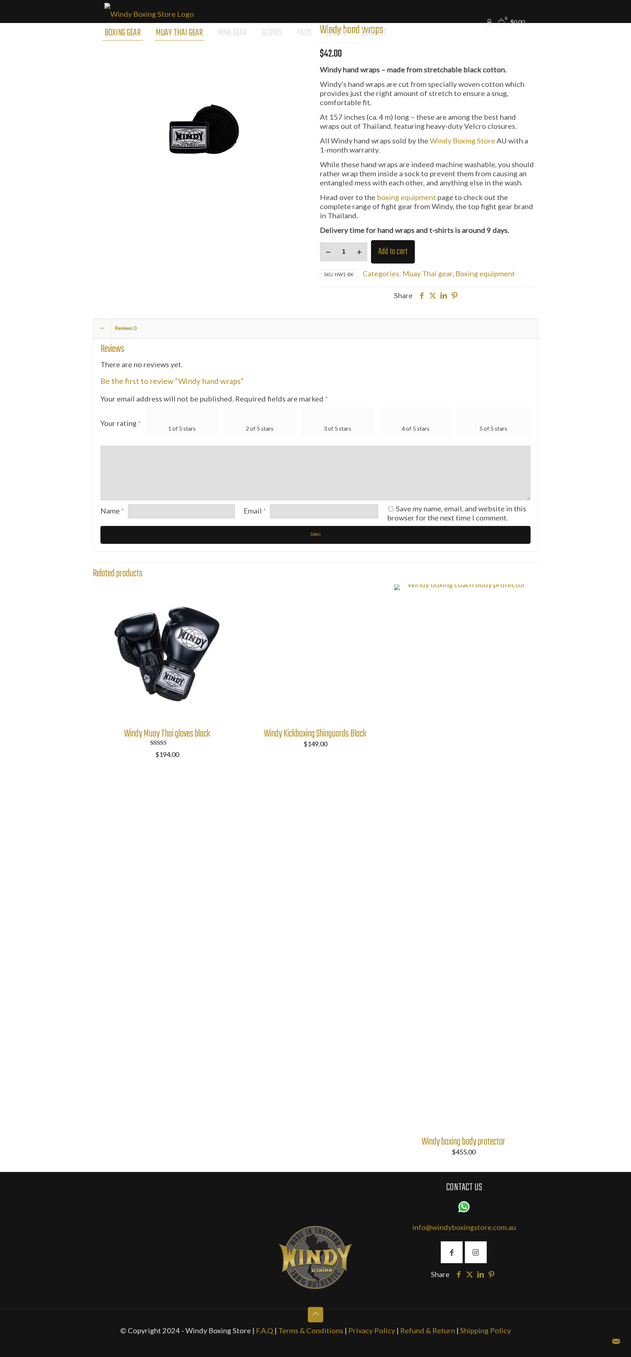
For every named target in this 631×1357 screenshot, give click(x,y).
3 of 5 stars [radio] (337, 428)
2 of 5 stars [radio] (260, 428)
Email (255, 510)
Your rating (120, 423)
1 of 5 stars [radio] (182, 428)
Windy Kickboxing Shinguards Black (315, 734)
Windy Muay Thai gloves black (167, 734)
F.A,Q (264, 1330)
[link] (315, 1257)
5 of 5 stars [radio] (493, 428)
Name (112, 510)
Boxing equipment (485, 273)
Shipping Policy (485, 1330)
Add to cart (393, 252)
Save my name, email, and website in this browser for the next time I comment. (456, 513)
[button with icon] (452, 1252)
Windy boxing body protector (463, 1142)
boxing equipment (406, 197)
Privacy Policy (372, 1330)
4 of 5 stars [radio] (415, 428)
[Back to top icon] (315, 1314)
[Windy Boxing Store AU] (149, 11)
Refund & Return (428, 1330)
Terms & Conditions (310, 1330)
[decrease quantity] (328, 252)
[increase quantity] (359, 252)
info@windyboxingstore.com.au (464, 1227)
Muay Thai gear (427, 273)
